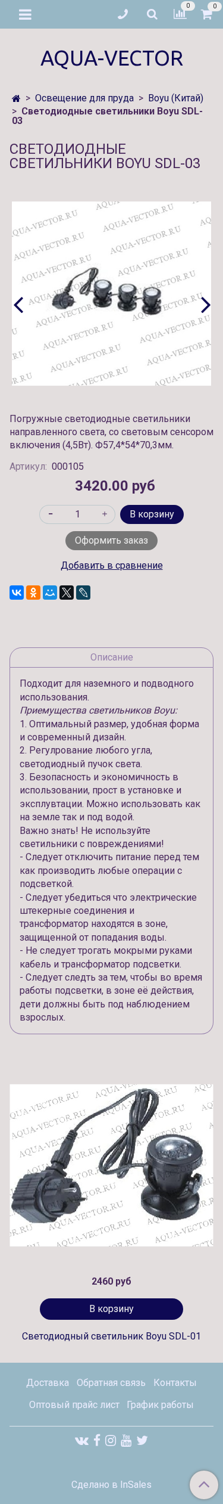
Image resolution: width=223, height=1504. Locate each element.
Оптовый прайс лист (74, 1404)
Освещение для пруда (84, 98)
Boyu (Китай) (175, 98)
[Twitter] (142, 1440)
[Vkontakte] (82, 1440)
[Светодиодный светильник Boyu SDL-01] (111, 1165)
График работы (160, 1404)
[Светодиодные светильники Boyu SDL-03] (111, 293)
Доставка (47, 1382)
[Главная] (16, 98)
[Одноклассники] (33, 592)
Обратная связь (111, 1382)
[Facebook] (96, 1440)
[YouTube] (126, 1440)
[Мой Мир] (50, 592)
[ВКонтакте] (17, 592)
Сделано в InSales (111, 1485)
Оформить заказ (111, 540)
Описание (111, 657)
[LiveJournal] (83, 592)
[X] (66, 592)
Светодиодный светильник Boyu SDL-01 (111, 1336)
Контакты (175, 1382)
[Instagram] (110, 1440)
